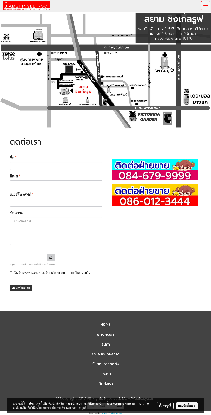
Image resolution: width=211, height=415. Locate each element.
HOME (105, 324)
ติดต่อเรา (105, 384)
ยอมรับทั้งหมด (187, 406)
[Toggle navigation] (205, 5)
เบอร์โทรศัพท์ (22, 194)
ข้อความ (18, 212)
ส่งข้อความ (22, 288)
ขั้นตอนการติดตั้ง (105, 364)
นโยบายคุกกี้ (79, 408)
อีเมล (15, 176)
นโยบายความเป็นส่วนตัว (70, 272)
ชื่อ (13, 157)
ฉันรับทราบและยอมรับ (51, 272)
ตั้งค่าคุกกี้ (165, 406)
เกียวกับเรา (105, 334)
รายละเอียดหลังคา (106, 354)
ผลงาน (105, 374)
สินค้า (105, 344)
